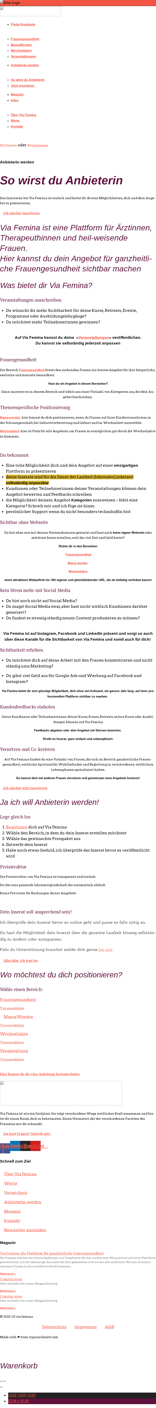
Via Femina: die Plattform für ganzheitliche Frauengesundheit (52, 1253)
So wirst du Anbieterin (28, 80)
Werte (15, 120)
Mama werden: (10, 417)
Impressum (86, 1327)
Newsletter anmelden (25, 1230)
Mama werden (78, 563)
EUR (18, 1401)
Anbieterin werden (25, 65)
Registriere (16, 827)
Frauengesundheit (25, 39)
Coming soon (11, 1278)
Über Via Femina (23, 115)
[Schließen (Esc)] (0, 1381)
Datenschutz (54, 1327)
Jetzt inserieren (22, 85)
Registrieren (37, 145)
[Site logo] (30, 15)
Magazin (17, 94)
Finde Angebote (23, 24)
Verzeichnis (15, 1192)
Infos (14, 100)
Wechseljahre (21, 50)
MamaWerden (21, 45)
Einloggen (9, 145)
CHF (22, 1395)
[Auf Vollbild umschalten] (3, 1381)
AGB (109, 1327)
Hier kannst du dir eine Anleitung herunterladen (40, 1073)
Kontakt (17, 126)
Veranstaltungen (23, 56)
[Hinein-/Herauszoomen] (5, 1381)
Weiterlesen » (8, 1273)
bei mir (105, 950)
